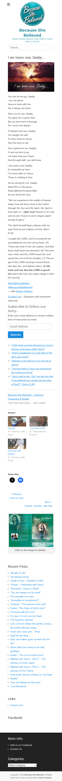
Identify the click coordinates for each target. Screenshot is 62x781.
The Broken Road (19, 577)
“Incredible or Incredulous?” (24, 600)
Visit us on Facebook (21, 745)
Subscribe (15, 334)
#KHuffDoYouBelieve (19, 283)
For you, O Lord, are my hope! (26, 616)
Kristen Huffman (24, 291)
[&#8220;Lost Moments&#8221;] (38, 421)
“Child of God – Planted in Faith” (27, 580)
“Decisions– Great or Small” (24, 588)
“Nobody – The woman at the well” (28, 604)
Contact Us (14, 296)
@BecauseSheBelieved (20, 287)
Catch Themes (45, 778)
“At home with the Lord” (22, 612)
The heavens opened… (22, 619)
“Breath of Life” (18, 573)
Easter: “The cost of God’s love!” (27, 655)
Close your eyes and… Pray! (25, 631)
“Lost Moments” (37, 428)
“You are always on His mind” (25, 592)
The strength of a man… (23, 596)
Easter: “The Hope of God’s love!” (27, 608)
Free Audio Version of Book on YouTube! (31, 674)
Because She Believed (34, 775)
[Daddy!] (17, 421)
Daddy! (11, 428)
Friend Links (16, 705)
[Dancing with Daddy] (17, 444)
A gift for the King (19, 635)
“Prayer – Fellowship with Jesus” (27, 584)
